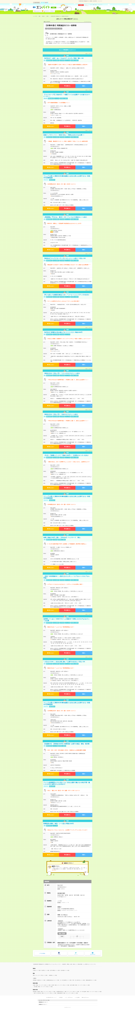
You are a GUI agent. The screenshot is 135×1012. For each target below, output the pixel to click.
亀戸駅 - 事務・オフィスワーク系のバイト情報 (60, 985)
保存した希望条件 (50, 11)
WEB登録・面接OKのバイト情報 (39, 980)
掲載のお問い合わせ (85, 997)
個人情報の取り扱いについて (51, 997)
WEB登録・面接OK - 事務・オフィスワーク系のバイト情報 (44, 991)
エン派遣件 (36, 2)
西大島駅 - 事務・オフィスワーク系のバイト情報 (43, 986)
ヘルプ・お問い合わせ (93, 4)
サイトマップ (100, 4)
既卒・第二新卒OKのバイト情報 (79, 980)
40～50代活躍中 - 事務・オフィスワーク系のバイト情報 (90, 991)
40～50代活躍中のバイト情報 (65, 980)
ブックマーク (92, 954)
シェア (59, 954)
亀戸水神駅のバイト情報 (55, 970)
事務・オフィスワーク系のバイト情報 (40, 975)
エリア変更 (59, 7)
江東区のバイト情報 (36, 970)
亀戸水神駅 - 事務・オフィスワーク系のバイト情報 (80, 985)
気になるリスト (39, 11)
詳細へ (84, 85)
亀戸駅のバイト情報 (45, 970)
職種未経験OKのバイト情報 (91, 980)
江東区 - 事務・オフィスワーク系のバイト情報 (41, 985)
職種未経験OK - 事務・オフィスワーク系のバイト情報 (67, 993)
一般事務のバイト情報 (52, 975)
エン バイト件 (44, 2)
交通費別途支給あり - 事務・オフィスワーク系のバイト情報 (67, 991)
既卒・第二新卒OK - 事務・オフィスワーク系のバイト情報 (45, 993)
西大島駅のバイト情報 (65, 970)
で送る (42, 953)
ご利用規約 (61, 997)
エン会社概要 (77, 997)
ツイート (76, 954)
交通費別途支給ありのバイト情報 (52, 980)
